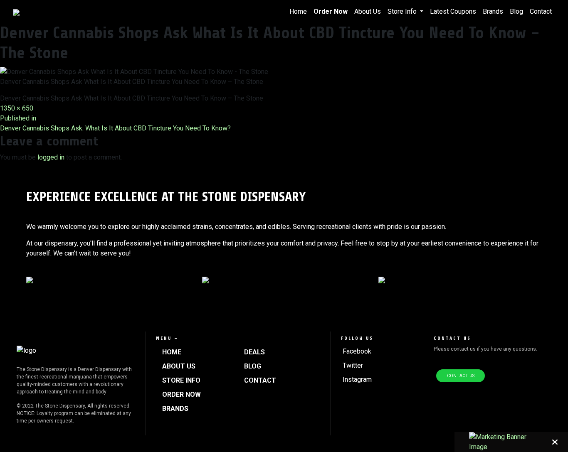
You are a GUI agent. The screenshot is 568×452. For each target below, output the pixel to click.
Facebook (357, 351)
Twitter (353, 365)
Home (298, 11)
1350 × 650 (16, 108)
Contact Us (460, 375)
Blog (516, 11)
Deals (254, 352)
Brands (493, 11)
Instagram (357, 379)
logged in (50, 157)
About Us (367, 11)
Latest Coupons (453, 11)
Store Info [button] (403, 11)
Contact (541, 11)
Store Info (181, 380)
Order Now (331, 11)
